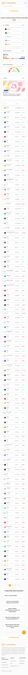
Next (25, 91)
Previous (3, 91)
